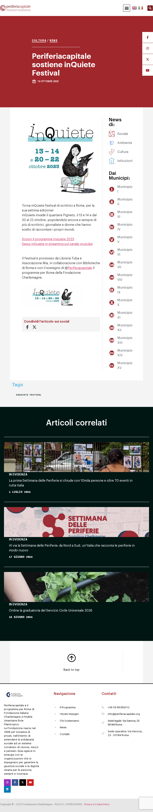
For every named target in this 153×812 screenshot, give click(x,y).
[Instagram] (7, 782)
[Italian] (140, 7)
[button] (126, 8)
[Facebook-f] (15, 782)
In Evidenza (18, 474)
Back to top (71, 669)
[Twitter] (22, 782)
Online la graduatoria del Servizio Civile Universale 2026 (50, 610)
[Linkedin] (7, 789)
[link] (80, 268)
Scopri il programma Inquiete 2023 (48, 239)
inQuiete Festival (28, 395)
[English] (134, 7)
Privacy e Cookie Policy (97, 804)
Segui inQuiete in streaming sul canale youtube (57, 244)
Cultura (39, 40)
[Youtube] (30, 782)
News (54, 40)
